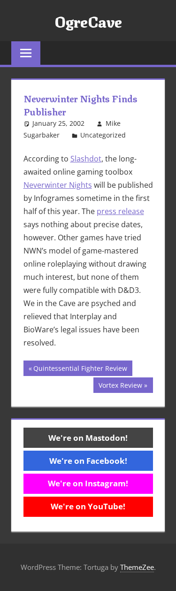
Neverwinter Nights (57, 185)
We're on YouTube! (88, 506)
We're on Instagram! (88, 483)
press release (120, 211)
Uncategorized (103, 134)
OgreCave (88, 20)
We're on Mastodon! (88, 437)
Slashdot (85, 159)
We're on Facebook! (88, 460)
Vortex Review (120, 386)
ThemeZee (137, 567)
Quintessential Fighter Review (80, 369)
